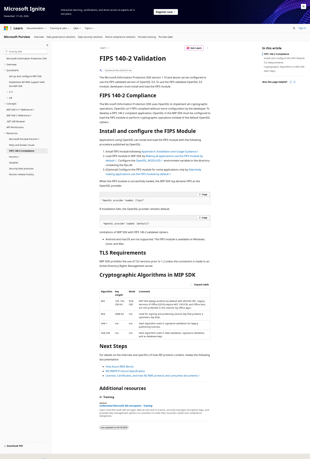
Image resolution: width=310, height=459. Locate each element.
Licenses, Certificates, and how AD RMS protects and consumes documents (151, 375)
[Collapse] (47, 45)
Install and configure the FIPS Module (284, 58)
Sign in (302, 28)
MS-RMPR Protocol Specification (125, 371)
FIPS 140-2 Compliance (276, 53)
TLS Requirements (274, 62)
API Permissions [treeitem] (15, 127)
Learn (103, 47)
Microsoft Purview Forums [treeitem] (23, 139)
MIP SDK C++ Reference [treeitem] (19, 109)
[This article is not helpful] (294, 82)
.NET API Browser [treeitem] (15, 121)
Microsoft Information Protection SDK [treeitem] (26, 58)
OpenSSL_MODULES (148, 160)
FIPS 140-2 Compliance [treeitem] (21, 150)
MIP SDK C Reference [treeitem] (17, 115)
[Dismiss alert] (303, 6)
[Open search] (294, 28)
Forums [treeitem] (13, 156)
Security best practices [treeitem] (21, 168)
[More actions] (208, 48)
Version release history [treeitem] (21, 174)
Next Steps (269, 70)
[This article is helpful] (291, 82)
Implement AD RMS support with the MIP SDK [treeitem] (27, 84)
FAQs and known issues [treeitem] (22, 144)
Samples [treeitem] (13, 162)
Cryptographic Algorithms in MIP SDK (284, 66)
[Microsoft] (6, 28)
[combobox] (26, 51)
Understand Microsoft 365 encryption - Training (125, 405)
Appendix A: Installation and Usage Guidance (169, 151)
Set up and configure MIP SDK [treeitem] (25, 76)
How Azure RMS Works (120, 366)
